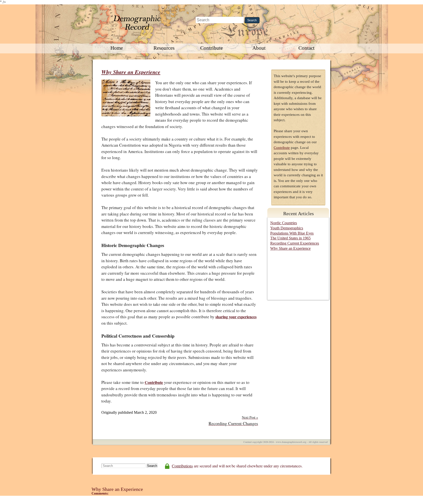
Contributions (182, 465)
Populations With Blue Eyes (292, 233)
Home (116, 48)
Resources (164, 48)
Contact (306, 48)
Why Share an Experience (130, 72)
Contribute (211, 48)
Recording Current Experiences (294, 243)
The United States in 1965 (290, 238)
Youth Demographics (286, 228)
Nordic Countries (283, 223)
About (259, 48)
